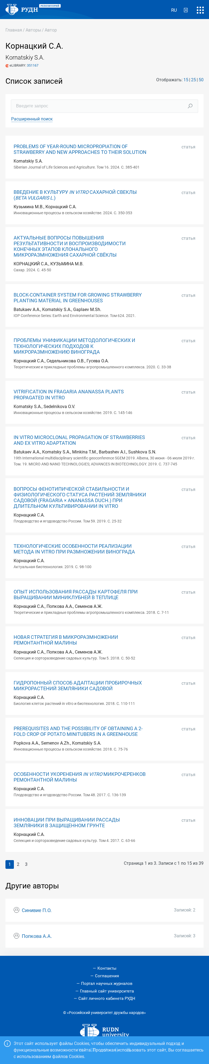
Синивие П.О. (37, 910)
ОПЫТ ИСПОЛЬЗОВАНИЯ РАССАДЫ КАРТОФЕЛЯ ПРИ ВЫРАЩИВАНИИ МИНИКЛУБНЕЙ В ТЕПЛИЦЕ (76, 594)
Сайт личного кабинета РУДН (106, 998)
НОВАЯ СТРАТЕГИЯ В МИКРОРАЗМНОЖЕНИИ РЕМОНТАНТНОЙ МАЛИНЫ (66, 640)
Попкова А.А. (37, 936)
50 (201, 79)
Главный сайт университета (107, 991)
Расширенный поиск (32, 119)
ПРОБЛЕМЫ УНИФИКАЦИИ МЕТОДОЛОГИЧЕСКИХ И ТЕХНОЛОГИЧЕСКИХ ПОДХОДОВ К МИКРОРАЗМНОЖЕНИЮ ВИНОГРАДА (74, 346)
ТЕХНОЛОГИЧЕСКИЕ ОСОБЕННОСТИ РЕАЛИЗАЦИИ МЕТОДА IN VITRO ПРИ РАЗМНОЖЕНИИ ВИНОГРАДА (74, 549)
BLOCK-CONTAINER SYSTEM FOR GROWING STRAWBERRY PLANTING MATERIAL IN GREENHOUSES (78, 297)
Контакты (106, 968)
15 (185, 79)
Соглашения (107, 975)
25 (193, 79)
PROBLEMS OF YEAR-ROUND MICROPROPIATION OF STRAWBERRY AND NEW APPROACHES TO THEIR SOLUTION (80, 149)
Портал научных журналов (107, 983)
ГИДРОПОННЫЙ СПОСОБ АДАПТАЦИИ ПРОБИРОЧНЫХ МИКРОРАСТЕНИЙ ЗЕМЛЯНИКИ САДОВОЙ (78, 685)
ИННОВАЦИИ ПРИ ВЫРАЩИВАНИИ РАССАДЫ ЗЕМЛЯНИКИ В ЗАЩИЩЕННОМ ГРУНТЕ (67, 822)
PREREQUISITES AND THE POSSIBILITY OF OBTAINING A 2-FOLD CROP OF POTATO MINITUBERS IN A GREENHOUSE (78, 731)
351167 (32, 65)
